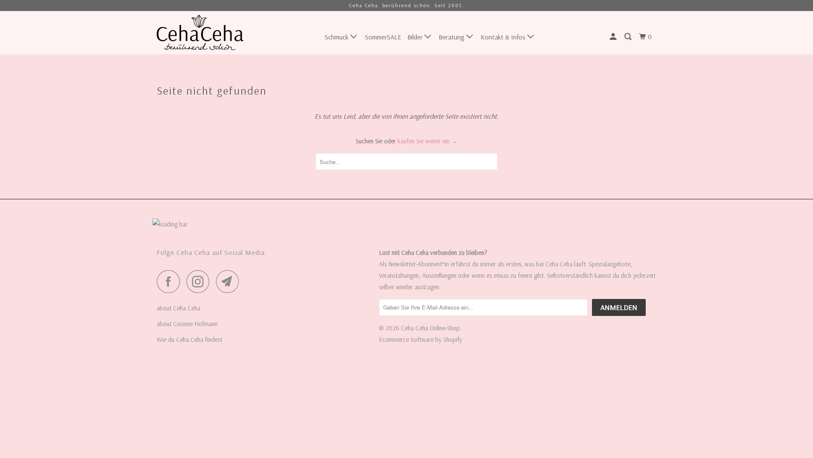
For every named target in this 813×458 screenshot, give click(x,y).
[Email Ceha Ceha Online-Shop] (230, 281)
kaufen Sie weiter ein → (428, 141)
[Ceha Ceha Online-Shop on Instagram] (200, 281)
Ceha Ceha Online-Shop (430, 328)
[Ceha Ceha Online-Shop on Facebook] (171, 281)
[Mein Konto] (613, 37)
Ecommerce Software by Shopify (420, 339)
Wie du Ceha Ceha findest (189, 339)
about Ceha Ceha (178, 308)
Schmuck (337, 37)
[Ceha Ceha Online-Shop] (200, 32)
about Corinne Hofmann (187, 324)
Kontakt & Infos (504, 37)
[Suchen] (628, 37)
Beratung (452, 37)
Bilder (415, 37)
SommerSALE (383, 37)
